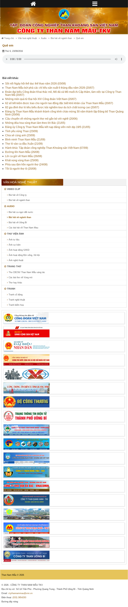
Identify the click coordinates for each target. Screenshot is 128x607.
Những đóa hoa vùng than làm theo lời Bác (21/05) (35, 122)
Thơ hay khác (15, 282)
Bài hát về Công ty (18, 195)
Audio (43, 38)
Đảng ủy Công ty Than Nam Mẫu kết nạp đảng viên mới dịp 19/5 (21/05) (47, 127)
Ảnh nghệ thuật (16, 260)
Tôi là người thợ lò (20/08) (20, 168)
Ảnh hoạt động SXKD (19, 250)
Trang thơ (14, 266)
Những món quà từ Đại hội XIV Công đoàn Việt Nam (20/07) (40, 99)
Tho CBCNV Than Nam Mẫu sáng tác (27, 272)
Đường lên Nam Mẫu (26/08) (22, 152)
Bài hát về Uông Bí (18, 222)
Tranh (11, 288)
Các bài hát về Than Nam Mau (23, 227)
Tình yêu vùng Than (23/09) (21, 131)
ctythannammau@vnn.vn (20, 593)
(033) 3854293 (19, 597)
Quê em (7, 45)
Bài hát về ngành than (61, 38)
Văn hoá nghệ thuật (27, 38)
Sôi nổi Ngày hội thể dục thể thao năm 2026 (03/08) (35, 83)
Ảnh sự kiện (14, 245)
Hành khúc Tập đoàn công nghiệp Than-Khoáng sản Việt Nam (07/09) (46, 147)
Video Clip (13, 189)
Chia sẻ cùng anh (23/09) (20, 135)
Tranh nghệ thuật (17, 300)
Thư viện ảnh (15, 233)
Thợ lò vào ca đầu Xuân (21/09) (24, 143)
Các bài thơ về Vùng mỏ (20, 277)
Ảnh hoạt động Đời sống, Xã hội (24, 255)
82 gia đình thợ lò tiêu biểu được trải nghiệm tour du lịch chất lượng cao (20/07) (52, 107)
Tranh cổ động (15, 294)
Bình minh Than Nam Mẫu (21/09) (25, 139)
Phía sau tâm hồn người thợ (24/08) (26, 164)
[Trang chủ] (64, 14)
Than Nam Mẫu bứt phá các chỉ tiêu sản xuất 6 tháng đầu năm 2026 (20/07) (49, 87)
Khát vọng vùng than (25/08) (21, 160)
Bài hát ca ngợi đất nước (21, 212)
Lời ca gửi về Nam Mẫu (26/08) (23, 156)
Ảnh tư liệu (14, 239)
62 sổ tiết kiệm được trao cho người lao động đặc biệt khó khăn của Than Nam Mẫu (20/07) (59, 103)
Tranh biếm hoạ (16, 305)
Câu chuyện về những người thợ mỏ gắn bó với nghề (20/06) (41, 118)
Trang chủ (9, 38)
